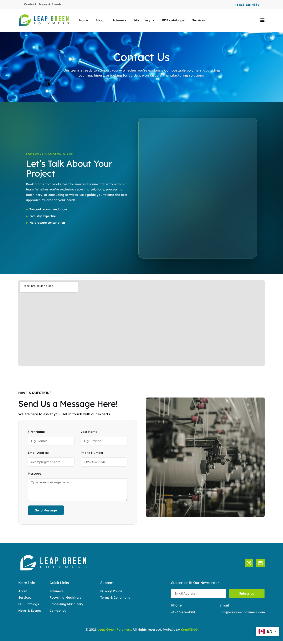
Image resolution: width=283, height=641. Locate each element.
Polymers (119, 20)
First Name (36, 432)
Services (198, 20)
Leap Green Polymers (114, 629)
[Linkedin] (260, 563)
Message (34, 473)
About (100, 20)
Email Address (38, 453)
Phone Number (92, 453)
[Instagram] (249, 563)
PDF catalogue (173, 20)
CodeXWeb (189, 629)
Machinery (142, 20)
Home (83, 20)
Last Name (89, 432)
